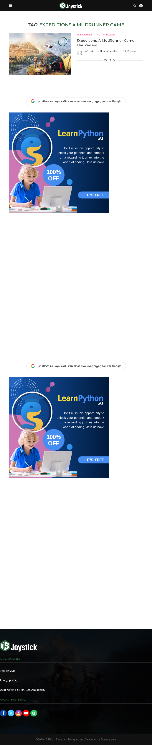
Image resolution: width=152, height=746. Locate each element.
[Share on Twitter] (114, 60)
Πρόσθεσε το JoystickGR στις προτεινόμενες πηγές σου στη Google (79, 366)
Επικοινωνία (7, 670)
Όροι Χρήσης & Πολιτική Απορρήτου (22, 689)
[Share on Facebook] (110, 60)
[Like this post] (105, 60)
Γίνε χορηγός (8, 680)
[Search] (134, 5)
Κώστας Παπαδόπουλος (104, 51)
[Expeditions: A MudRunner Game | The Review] (40, 54)
